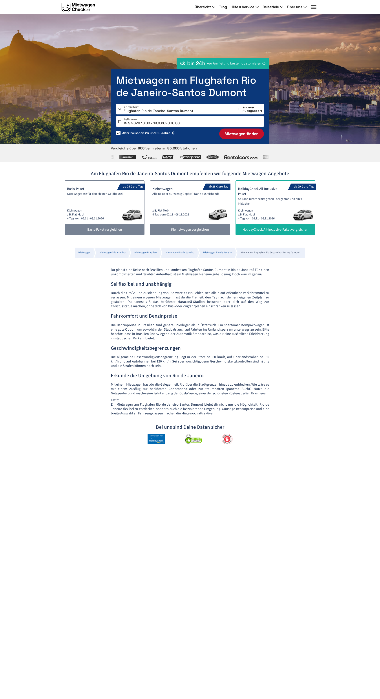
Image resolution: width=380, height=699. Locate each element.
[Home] (78, 7)
